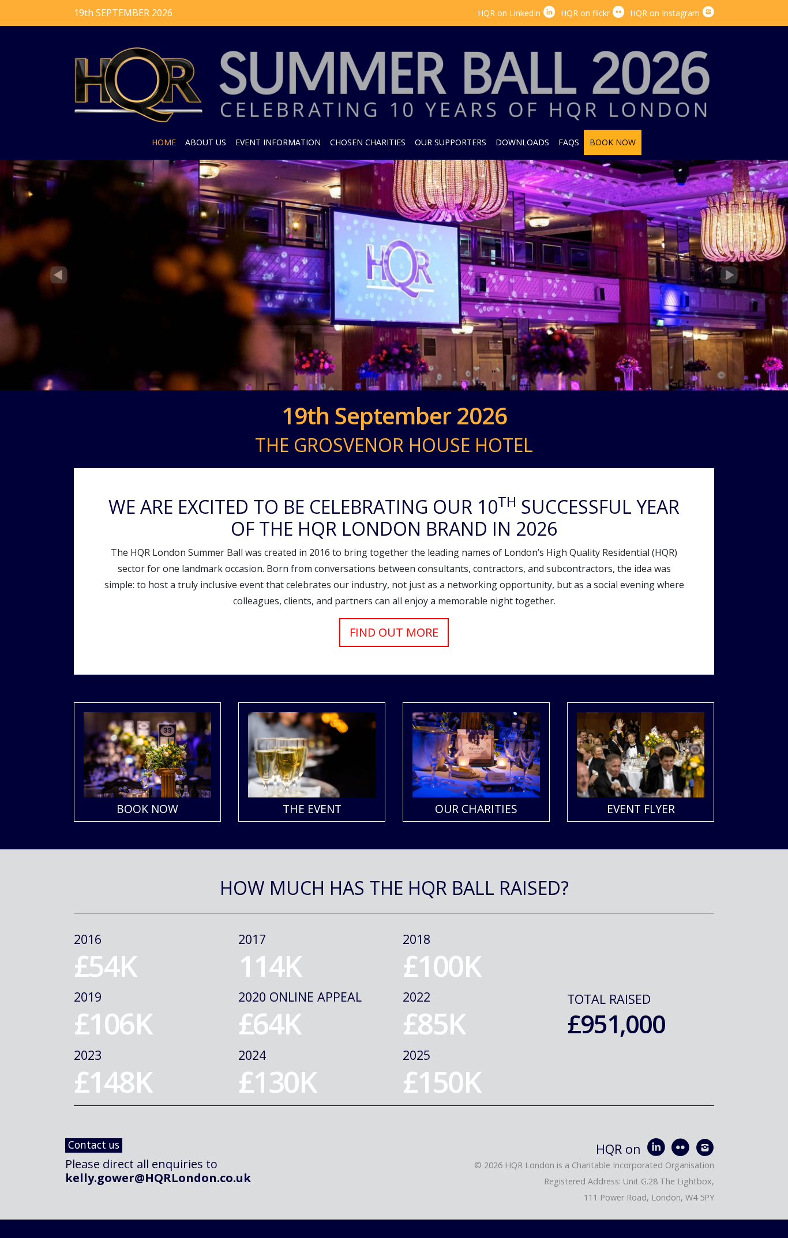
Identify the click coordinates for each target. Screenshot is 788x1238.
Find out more (394, 632)
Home (164, 142)
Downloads (522, 142)
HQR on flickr (592, 12)
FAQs (568, 142)
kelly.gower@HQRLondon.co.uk (158, 1178)
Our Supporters (450, 142)
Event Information (278, 142)
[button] (59, 275)
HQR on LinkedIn (516, 12)
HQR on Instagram (672, 12)
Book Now (613, 142)
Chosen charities (368, 142)
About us (205, 142)
